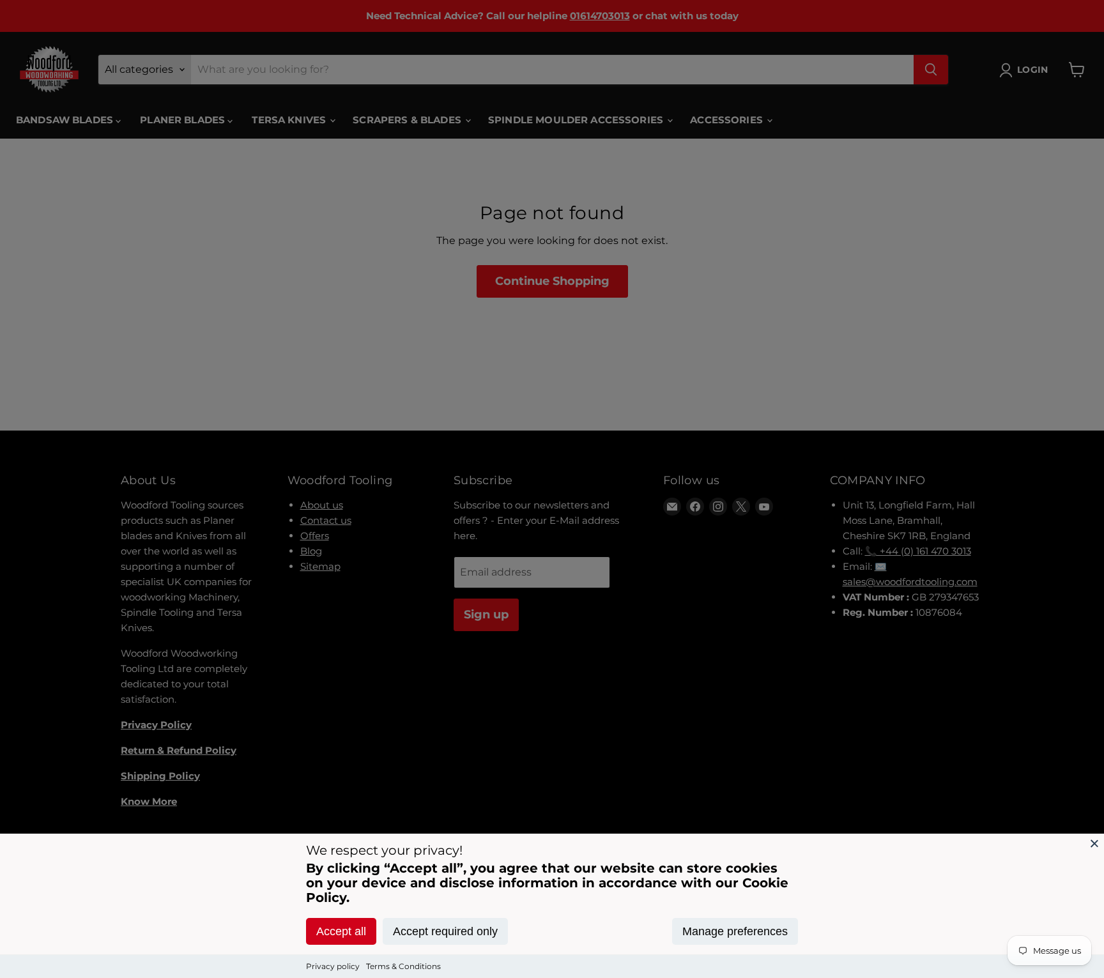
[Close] (1094, 843)
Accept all (341, 931)
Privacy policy (333, 966)
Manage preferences (735, 931)
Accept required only (445, 931)
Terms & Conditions (403, 966)
